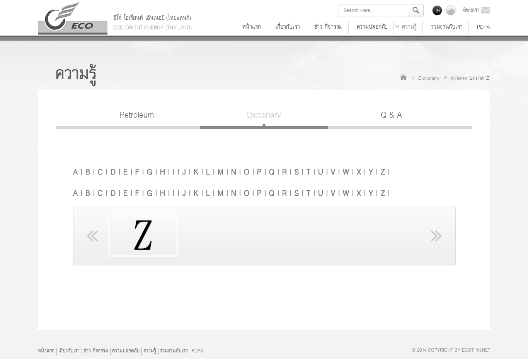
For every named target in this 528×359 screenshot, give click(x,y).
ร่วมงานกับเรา (447, 27)
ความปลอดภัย (372, 27)
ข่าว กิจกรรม (328, 27)
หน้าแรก (251, 27)
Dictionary (428, 78)
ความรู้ (409, 27)
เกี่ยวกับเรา (287, 27)
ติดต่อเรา (471, 10)
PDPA (483, 27)
